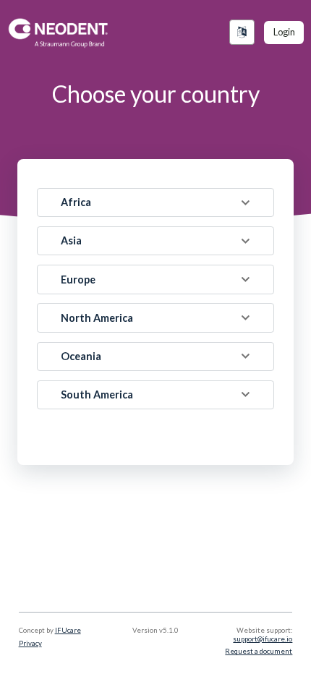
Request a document (258, 651)
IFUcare (68, 630)
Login (284, 32)
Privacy (30, 643)
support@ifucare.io (262, 639)
